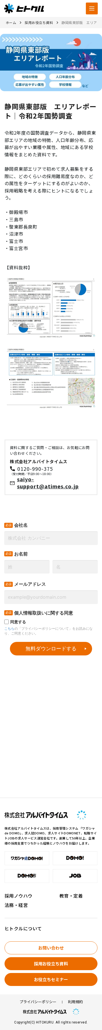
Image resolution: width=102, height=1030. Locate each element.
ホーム (11, 22)
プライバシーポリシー (38, 1002)
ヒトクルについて (23, 928)
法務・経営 (16, 905)
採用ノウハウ (19, 895)
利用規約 (75, 1002)
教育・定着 (71, 895)
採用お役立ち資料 (39, 22)
